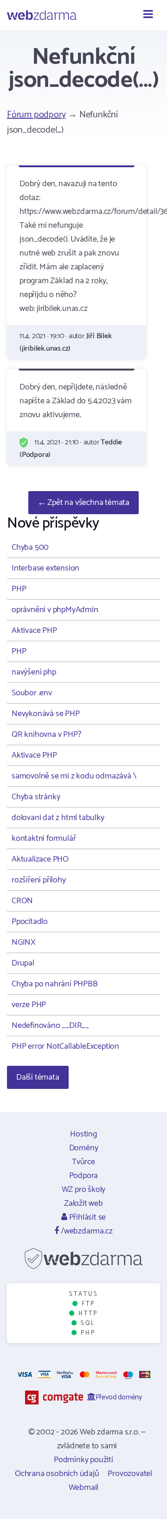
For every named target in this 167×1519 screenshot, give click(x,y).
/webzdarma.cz (85, 1231)
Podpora (83, 1176)
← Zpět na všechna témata (83, 503)
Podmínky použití (83, 1460)
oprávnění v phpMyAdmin (55, 610)
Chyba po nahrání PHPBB (55, 984)
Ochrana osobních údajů (57, 1474)
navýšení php (34, 672)
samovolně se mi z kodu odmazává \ (74, 776)
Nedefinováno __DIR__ (50, 1026)
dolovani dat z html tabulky (58, 818)
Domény (83, 1148)
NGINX (24, 942)
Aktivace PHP (34, 631)
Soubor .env (32, 693)
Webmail (84, 1488)
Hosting (83, 1134)
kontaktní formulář (44, 838)
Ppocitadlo (30, 922)
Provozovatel (130, 1474)
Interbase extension (45, 568)
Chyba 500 (30, 547)
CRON (22, 901)
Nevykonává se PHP (46, 714)
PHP (19, 589)
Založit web (83, 1203)
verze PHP (29, 1005)
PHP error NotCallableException (65, 1046)
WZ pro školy (84, 1190)
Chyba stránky (36, 797)
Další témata (37, 1077)
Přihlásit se (86, 1217)
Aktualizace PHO (40, 859)
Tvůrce (83, 1162)
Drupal (23, 963)
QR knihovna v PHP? (46, 734)
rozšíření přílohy (39, 880)
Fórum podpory (36, 114)
